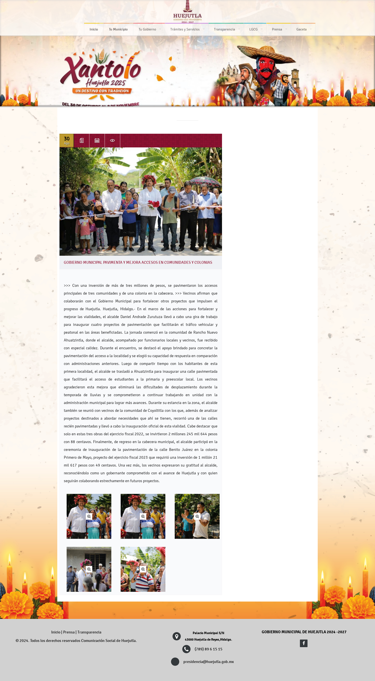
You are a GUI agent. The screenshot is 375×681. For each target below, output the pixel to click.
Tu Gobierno (147, 30)
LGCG (253, 30)
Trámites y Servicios (185, 30)
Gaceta (301, 30)
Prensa (277, 30)
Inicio (55, 632)
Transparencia (224, 30)
